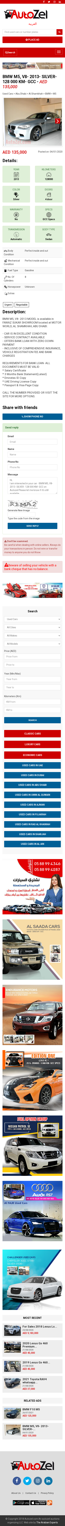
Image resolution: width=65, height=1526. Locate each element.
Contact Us (30, 1493)
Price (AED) (10, 651)
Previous (7, 121)
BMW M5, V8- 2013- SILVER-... (35, 1427)
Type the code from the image (24, 518)
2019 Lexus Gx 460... (36, 1362)
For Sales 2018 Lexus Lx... (39, 1326)
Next (57, 121)
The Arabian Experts (47, 1522)
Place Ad (33, 39)
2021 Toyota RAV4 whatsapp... (34, 1380)
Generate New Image (19, 510)
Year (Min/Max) (12, 673)
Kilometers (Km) (12, 696)
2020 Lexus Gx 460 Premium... (35, 1345)
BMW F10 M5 (31, 1409)
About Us (15, 1493)
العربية (32, 23)
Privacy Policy (47, 1493)
